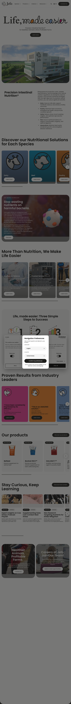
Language (26, 344)
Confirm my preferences (35, 361)
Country (26, 352)
